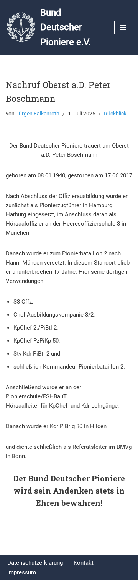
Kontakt (84, 562)
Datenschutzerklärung (35, 562)
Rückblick (115, 113)
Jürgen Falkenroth (37, 113)
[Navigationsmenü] (123, 27)
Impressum (21, 572)
